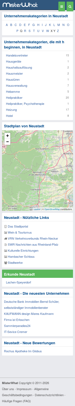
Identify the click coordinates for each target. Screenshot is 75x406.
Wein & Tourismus (20, 232)
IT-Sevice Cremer (15, 332)
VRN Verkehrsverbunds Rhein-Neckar (33, 238)
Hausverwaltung (16, 85)
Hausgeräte (13, 61)
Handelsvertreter (17, 55)
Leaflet (37, 209)
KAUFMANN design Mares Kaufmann (29, 313)
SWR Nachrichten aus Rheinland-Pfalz (33, 244)
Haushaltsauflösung (19, 67)
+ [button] (7, 135)
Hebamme (13, 91)
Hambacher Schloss (21, 256)
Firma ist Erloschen (16, 319)
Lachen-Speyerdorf (18, 282)
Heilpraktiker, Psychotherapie (25, 103)
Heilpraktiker (14, 97)
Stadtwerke (15, 262)
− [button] (7, 141)
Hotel (9, 115)
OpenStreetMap (52, 209)
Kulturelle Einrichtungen (23, 250)
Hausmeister (14, 73)
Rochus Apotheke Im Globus (23, 351)
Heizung (11, 109)
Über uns (8, 389)
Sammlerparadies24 (17, 326)
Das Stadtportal (18, 226)
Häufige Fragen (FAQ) (16, 401)
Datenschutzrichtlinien (49, 395)
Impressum (24, 389)
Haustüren (13, 79)
